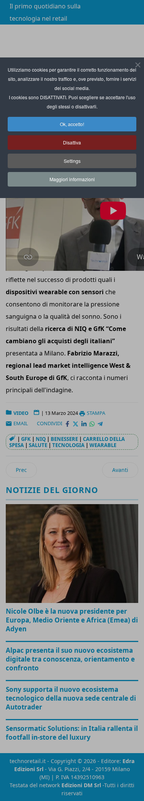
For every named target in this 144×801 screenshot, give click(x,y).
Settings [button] (72, 160)
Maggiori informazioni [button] (72, 179)
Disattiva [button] (72, 142)
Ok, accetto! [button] (72, 124)
